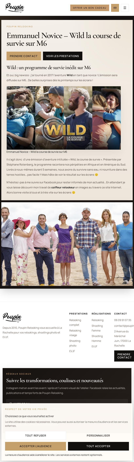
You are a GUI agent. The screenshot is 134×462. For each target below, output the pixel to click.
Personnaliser (98, 435)
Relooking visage (75, 333)
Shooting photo (74, 343)
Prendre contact (24, 56)
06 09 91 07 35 (122, 320)
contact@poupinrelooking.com (122, 326)
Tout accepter (98, 446)
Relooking (97, 320)
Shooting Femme (97, 328)
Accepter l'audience (36, 446)
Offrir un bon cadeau (89, 7)
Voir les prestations (62, 56)
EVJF (72, 351)
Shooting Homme (97, 338)
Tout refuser (35, 435)
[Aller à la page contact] (115, 8)
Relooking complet (75, 322)
